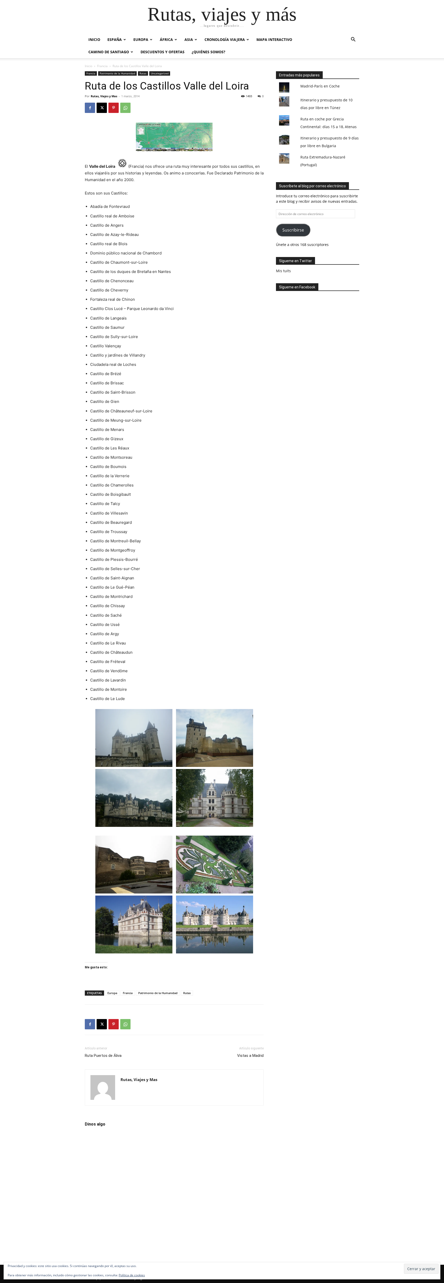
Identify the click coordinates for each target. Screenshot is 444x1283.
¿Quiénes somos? (208, 51)
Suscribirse (293, 230)
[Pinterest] (113, 108)
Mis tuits (283, 270)
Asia (188, 39)
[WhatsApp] (125, 108)
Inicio (94, 39)
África (166, 39)
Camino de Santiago (108, 51)
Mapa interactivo (274, 39)
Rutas (143, 73)
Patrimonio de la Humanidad (117, 73)
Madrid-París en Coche (320, 86)
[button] (353, 40)
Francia (102, 66)
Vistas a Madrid (250, 1055)
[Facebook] (90, 108)
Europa (140, 39)
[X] (102, 108)
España (114, 39)
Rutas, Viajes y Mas (104, 96)
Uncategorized (160, 73)
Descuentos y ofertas (162, 51)
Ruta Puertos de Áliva (103, 1055)
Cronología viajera (225, 39)
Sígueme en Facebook (297, 287)
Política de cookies (132, 1275)
